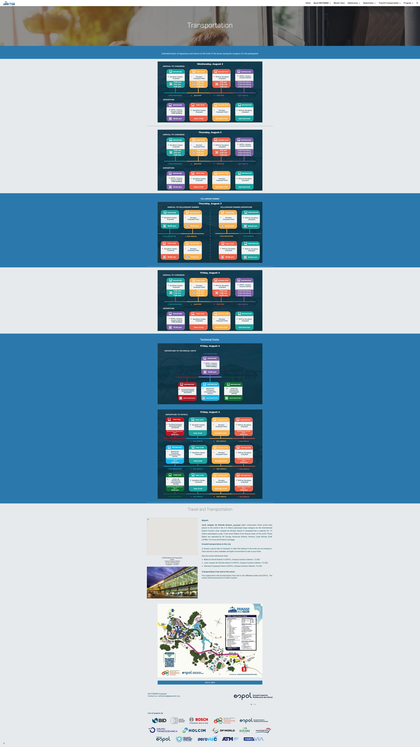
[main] (210, 26)
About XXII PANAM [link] (321, 3)
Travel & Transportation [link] (389, 3)
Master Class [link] (339, 3)
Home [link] (308, 3)
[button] (417, 3)
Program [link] (407, 3)
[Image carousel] (253, 697)
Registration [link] (368, 3)
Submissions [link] (353, 3)
